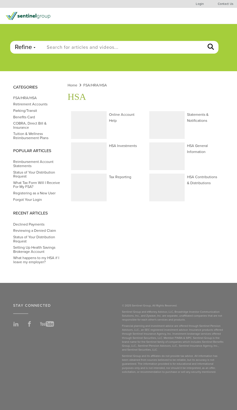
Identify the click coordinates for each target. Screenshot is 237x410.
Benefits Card (24, 117)
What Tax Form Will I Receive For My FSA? (36, 185)
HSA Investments (123, 146)
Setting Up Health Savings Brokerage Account (34, 249)
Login (200, 4)
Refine (24, 47)
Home (72, 85)
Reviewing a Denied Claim (34, 230)
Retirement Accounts (30, 104)
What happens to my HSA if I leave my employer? (36, 260)
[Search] (210, 47)
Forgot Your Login (27, 199)
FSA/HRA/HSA (25, 98)
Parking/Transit (25, 110)
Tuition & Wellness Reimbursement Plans (30, 136)
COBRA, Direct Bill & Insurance (30, 125)
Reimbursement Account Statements (33, 163)
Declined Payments (28, 224)
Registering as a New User (34, 193)
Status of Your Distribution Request (34, 174)
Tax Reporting (120, 177)
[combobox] (121, 47)
